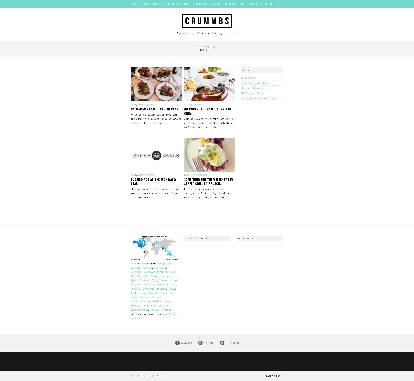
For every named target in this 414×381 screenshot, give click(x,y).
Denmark (166, 276)
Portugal (136, 305)
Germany (154, 276)
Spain (134, 280)
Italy (134, 293)
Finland (144, 280)
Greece (161, 284)
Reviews (149, 105)
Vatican (154, 309)
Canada (148, 272)
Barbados (136, 272)
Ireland (161, 288)
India (172, 288)
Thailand (163, 305)
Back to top (273, 376)
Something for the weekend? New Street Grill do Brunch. (209, 181)
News (141, 105)
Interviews (199, 4)
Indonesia (148, 288)
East (133, 105)
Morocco (144, 297)
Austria (147, 267)
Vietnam (166, 309)
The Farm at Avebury (253, 88)
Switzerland (161, 272)
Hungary (135, 288)
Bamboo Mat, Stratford (254, 83)
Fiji (154, 280)
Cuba (145, 276)
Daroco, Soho (248, 77)
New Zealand (155, 301)
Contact (253, 4)
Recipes (215, 4)
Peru (167, 301)
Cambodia (154, 293)
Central (189, 105)
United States (139, 309)
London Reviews (150, 4)
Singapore (150, 305)
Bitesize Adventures (176, 4)
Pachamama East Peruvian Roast (155, 109)
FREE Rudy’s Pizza (252, 93)
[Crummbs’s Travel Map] (154, 259)
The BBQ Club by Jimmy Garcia (259, 98)
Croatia (171, 284)
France (163, 280)
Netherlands (138, 301)
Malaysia (157, 297)
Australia (160, 267)
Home (133, 4)
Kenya (143, 293)
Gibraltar (148, 284)
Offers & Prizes (235, 4)
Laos (164, 293)
